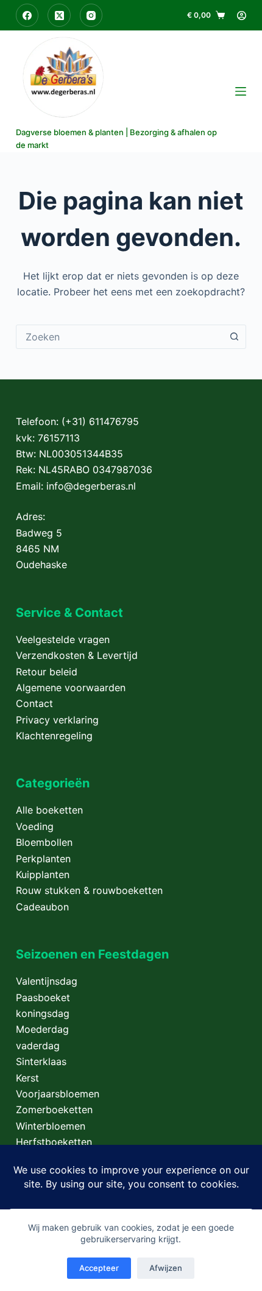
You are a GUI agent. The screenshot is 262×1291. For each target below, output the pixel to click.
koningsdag (42, 1013)
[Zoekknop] (234, 336)
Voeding (35, 826)
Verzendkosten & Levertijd (77, 655)
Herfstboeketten (54, 1142)
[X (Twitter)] (59, 15)
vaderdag (38, 1045)
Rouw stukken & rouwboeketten (89, 890)
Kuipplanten (42, 874)
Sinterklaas (41, 1061)
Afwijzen (165, 1268)
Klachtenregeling (54, 736)
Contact (34, 703)
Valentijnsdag (46, 981)
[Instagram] (91, 15)
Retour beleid (46, 672)
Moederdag (42, 1029)
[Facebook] (27, 15)
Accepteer (99, 1268)
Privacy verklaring (57, 720)
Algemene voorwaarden (71, 687)
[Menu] (240, 91)
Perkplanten (43, 859)
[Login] (241, 15)
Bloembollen (44, 842)
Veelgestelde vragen (63, 639)
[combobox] (119, 337)
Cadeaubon (42, 907)
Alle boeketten (49, 810)
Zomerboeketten (54, 1109)
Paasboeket (43, 997)
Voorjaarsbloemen (57, 1094)
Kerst (27, 1078)
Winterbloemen (50, 1126)
